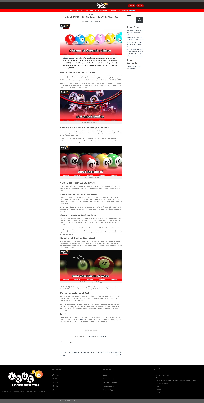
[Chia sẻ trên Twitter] (88, 331)
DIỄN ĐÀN (132, 10)
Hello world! (133, 68)
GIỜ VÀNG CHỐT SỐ (79, 10)
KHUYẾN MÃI (125, 10)
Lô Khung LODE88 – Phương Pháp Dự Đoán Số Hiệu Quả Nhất (135, 32)
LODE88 (71, 10)
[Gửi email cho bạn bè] (91, 331)
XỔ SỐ (118, 10)
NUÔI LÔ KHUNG (90, 10)
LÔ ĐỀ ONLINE (112, 10)
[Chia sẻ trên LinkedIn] (96, 331)
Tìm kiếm (129, 15)
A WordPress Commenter (134, 66)
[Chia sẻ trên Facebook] (85, 331)
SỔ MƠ (97, 10)
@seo (98, 21)
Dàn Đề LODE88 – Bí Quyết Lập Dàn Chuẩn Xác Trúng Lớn (134, 44)
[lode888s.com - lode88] (102, 5)
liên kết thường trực (102, 336)
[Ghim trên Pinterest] (94, 331)
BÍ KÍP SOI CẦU (104, 10)
